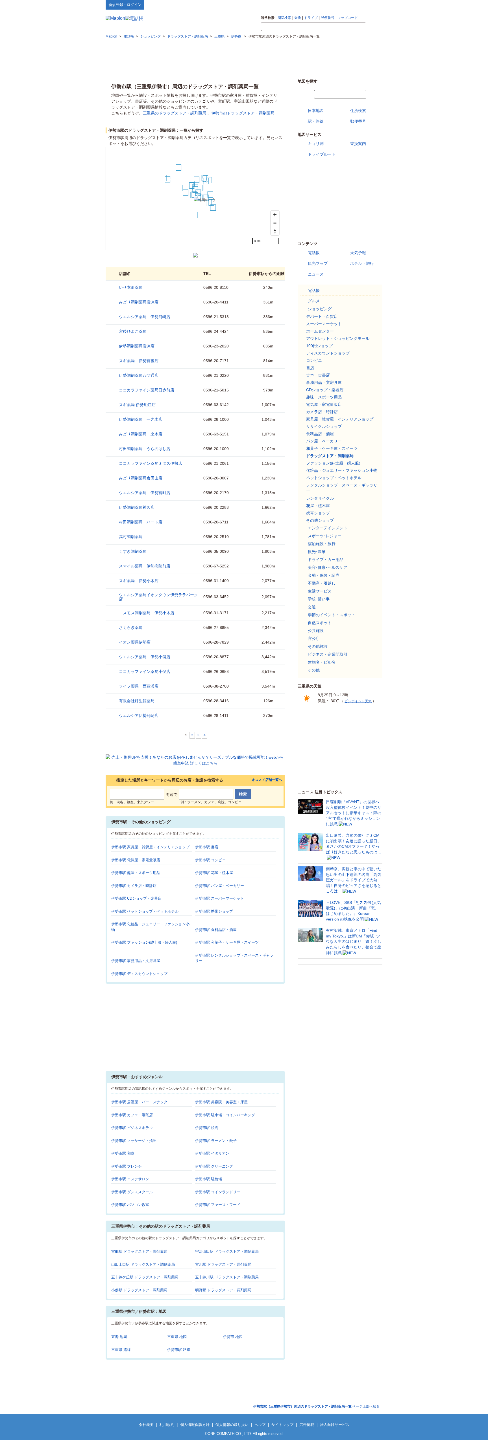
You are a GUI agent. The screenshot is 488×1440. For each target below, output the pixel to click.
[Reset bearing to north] (275, 231)
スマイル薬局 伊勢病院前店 (144, 566)
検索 (374, 27)
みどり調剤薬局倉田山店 (140, 478)
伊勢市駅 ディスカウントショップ (139, 974)
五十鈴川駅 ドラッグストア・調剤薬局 (227, 1277)
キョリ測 (316, 143)
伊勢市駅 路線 (178, 1349)
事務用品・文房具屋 (324, 382)
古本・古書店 (318, 375)
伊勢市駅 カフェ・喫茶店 (132, 1115)
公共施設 (316, 630)
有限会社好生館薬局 (136, 701)
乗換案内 (358, 143)
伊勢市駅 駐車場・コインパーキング (225, 1115)
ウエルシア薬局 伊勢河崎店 (144, 316)
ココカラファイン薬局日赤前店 (146, 390)
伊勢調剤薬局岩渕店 (136, 346)
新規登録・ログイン (124, 5)
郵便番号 (327, 18)
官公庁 (314, 638)
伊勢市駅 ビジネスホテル (132, 1128)
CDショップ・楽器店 (324, 389)
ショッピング (320, 309)
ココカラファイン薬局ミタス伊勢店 (150, 463)
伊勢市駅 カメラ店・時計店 (133, 886)
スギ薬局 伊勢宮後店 (138, 360)
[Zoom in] (275, 215)
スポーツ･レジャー (324, 536)
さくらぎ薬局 (131, 627)
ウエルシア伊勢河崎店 (138, 715)
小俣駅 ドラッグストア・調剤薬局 (139, 1290)
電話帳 (314, 252)
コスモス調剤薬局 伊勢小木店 (146, 613)
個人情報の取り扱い (232, 1425)
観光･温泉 (317, 551)
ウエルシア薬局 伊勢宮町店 (144, 492)
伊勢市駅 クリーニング (214, 1166)
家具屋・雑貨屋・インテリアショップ (339, 419)
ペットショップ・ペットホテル (333, 477)
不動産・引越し (322, 583)
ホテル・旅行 (362, 263)
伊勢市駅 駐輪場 (208, 1179)
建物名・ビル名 (322, 662)
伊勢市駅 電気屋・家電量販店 (135, 860)
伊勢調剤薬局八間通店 (138, 375)
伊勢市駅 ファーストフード (217, 1205)
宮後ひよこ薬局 (133, 331)
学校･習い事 (319, 599)
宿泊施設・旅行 (322, 543)
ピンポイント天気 (358, 701)
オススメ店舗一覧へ (267, 780)
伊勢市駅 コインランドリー (217, 1192)
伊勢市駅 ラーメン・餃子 (216, 1141)
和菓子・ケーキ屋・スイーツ (332, 448)
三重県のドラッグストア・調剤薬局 (174, 113)
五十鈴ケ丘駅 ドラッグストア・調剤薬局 (144, 1277)
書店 (310, 367)
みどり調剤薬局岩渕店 (138, 302)
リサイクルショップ (324, 426)
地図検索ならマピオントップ (327, 4)
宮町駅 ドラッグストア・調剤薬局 (139, 1251)
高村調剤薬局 (131, 536)
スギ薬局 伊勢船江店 (137, 404)
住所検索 (358, 110)
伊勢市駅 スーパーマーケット (219, 898)
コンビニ (314, 360)
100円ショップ (319, 346)
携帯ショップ (318, 513)
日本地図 (316, 110)
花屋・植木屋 (318, 505)
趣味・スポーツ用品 (324, 397)
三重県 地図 (177, 1337)
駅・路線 (316, 121)
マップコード (347, 18)
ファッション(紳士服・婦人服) (333, 463)
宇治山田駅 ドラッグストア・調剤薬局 (227, 1251)
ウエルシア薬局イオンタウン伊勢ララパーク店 (158, 597)
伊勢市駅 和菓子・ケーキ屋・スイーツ (227, 942)
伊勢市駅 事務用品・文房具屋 (135, 961)
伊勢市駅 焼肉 (206, 1128)
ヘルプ (355, 4)
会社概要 (146, 1425)
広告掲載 (306, 1425)
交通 (312, 607)
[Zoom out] (275, 223)
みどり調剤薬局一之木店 (140, 434)
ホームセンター (320, 331)
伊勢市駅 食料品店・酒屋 (216, 930)
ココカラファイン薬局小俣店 (144, 671)
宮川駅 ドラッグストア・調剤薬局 (223, 1264)
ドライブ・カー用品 (325, 559)
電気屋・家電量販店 (324, 404)
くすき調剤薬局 (133, 551)
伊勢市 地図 (233, 1337)
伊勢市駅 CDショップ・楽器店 (136, 898)
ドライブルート (322, 154)
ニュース (316, 274)
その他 (314, 670)
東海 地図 (119, 1337)
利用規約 (167, 1425)
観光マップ (318, 263)
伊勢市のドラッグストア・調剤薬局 (242, 113)
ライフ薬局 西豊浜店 (138, 686)
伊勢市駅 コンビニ (210, 860)
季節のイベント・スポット (331, 615)
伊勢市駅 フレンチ (126, 1166)
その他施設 (318, 646)
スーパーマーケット (324, 324)
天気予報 (358, 252)
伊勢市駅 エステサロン (130, 1179)
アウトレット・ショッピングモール (337, 338)
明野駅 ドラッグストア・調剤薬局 (223, 1290)
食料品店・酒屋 (320, 433)
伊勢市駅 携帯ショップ (214, 911)
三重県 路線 (121, 1349)
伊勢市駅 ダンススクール (132, 1192)
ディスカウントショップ (328, 353)
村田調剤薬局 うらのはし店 (144, 448)
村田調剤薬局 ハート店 (140, 522)
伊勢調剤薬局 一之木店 (140, 419)
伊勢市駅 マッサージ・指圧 (133, 1141)
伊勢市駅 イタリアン (212, 1153)
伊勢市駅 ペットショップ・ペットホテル (144, 911)
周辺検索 (284, 18)
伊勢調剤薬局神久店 (136, 507)
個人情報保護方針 (195, 1425)
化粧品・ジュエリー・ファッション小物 (341, 470)
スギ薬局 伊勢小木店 (138, 580)
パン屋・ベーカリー (324, 441)
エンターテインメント (327, 528)
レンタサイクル (320, 498)
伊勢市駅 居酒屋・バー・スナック (139, 1102)
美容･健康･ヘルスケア (327, 567)
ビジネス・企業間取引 (327, 654)
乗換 (297, 18)
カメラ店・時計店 (322, 411)
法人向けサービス (334, 1425)
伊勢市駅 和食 (122, 1153)
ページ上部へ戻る (316, 1406)
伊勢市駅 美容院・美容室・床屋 (221, 1102)
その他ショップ (320, 520)
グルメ (314, 301)
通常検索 (267, 18)
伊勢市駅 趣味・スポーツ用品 (135, 873)
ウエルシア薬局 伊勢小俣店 (144, 657)
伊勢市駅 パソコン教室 (130, 1205)
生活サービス (320, 591)
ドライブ (311, 18)
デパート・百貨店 (322, 316)
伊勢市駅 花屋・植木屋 (214, 873)
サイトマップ (373, 4)
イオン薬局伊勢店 (135, 642)
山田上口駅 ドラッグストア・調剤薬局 (143, 1264)
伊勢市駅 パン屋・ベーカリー (219, 886)
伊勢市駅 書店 (206, 847)
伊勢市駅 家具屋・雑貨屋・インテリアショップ (150, 847)
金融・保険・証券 (323, 575)
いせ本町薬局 (131, 287)
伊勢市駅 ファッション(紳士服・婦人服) (144, 942)
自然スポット (320, 622)
